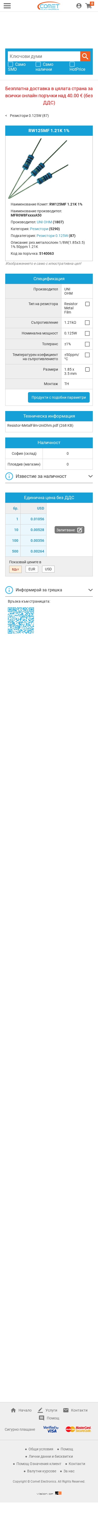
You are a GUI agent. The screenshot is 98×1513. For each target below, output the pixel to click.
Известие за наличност (41, 476)
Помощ (53, 1418)
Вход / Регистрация (79, 6)
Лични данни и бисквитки (51, 1456)
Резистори (39, 229)
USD (48, 569)
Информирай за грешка (39, 589)
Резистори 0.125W (25, 116)
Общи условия (40, 1449)
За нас (69, 1471)
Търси (85, 56)
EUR (31, 569)
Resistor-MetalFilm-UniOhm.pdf (32, 425)
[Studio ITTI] (49, 1493)
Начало (25, 1410)
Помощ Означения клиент (38, 1464)
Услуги (51, 1410)
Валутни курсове (41, 1471)
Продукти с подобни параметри (59, 397)
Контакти (79, 1410)
